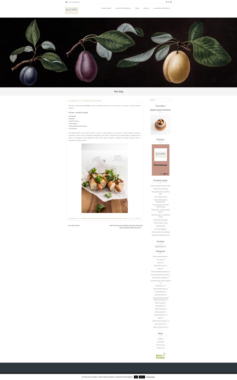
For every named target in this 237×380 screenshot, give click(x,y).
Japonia (159, 262)
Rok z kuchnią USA (159, 324)
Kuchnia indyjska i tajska (159, 288)
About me (146, 8)
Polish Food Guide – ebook (160, 223)
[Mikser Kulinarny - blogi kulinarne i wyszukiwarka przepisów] (161, 355)
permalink (137, 218)
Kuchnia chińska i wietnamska (159, 277)
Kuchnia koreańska (159, 295)
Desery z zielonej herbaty (159, 256)
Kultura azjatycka (159, 312)
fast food (89, 218)
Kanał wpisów (160, 342)
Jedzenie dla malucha (159, 265)
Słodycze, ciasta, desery (159, 327)
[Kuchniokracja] (72, 11)
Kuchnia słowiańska (160, 309)
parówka (120, 218)
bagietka (84, 218)
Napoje (160, 318)
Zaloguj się (160, 339)
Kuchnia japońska (159, 291)
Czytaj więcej (150, 377)
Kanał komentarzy (160, 345)
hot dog (93, 218)
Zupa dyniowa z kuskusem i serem (160, 235)
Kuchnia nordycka (159, 303)
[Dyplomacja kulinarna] (161, 125)
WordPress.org (160, 348)
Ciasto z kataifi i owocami (160, 197)
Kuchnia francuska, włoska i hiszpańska (161, 280)
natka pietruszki (105, 218)
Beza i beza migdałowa (161, 229)
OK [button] (136, 377)
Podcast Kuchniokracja (123, 8)
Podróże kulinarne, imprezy (159, 321)
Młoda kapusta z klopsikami (161, 220)
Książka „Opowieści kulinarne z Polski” (160, 185)
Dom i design (159, 259)
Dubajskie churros (160, 226)
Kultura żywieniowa (159, 315)
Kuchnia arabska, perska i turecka (159, 274)
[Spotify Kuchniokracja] (161, 160)
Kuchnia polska (159, 306)
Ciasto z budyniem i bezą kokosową (161, 232)
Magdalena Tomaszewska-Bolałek (92, 101)
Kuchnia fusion (73, 218)
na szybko (98, 218)
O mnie (137, 8)
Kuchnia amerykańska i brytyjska (159, 271)
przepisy (125, 218)
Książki (159, 268)
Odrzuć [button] (142, 377)
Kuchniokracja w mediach (162, 8)
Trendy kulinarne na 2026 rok (160, 189)
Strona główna (106, 8)
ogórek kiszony (114, 218)
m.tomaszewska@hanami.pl (73, 2)
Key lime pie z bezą (73, 225)
